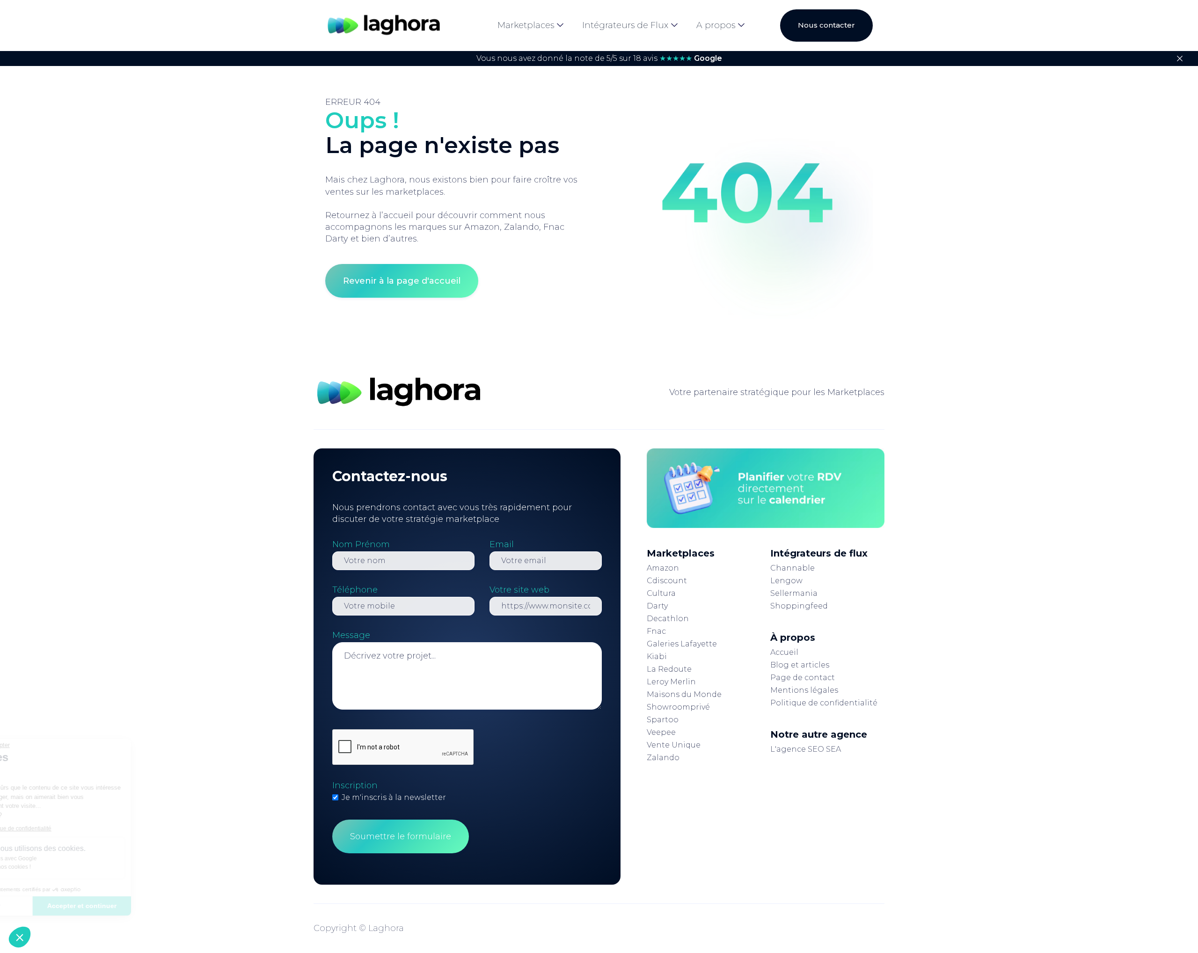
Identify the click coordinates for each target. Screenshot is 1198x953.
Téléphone (355, 589)
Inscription (355, 785)
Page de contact (802, 677)
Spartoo (663, 719)
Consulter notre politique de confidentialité (72, 828)
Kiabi (657, 656)
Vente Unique (674, 744)
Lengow (786, 580)
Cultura (661, 593)
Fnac (656, 631)
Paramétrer (58, 905)
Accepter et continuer (156, 905)
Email (501, 544)
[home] (383, 25)
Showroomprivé (678, 707)
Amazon (663, 568)
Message (351, 635)
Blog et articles (799, 664)
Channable (792, 568)
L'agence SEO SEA (805, 749)
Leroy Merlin (671, 681)
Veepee (661, 732)
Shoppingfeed (799, 605)
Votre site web (519, 589)
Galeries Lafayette (682, 643)
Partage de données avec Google (69, 858)
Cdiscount (667, 580)
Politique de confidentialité (823, 702)
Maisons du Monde (684, 694)
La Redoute (669, 669)
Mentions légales (804, 690)
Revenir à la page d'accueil (401, 281)
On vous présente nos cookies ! (66, 867)
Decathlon (668, 618)
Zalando (663, 757)
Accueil (784, 652)
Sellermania (794, 593)
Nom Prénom (361, 544)
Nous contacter (826, 25)
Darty (657, 605)
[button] (19, 937)
